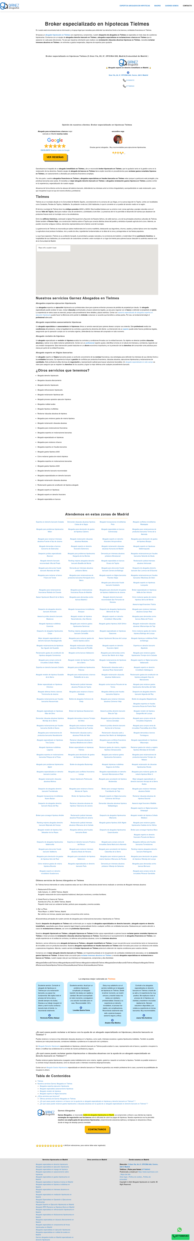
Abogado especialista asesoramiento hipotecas (56, 1088)
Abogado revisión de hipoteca (50, 1091)
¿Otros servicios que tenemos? (48, 1096)
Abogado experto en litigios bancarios (53, 1093)
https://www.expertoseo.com (148, 1172)
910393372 (130, 80)
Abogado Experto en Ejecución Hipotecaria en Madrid (55, 1204)
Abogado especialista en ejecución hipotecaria (52, 1167)
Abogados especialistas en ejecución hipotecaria (53, 1230)
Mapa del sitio (125, 1174)
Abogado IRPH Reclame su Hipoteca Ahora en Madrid (55, 1207)
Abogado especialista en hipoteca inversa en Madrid (54, 1182)
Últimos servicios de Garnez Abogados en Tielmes (58, 1098)
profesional (90, 343)
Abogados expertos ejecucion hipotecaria (54, 1086)
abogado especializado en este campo (139, 362)
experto (126, 329)
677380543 (130, 86)
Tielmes (40, 1081)
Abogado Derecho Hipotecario (49, 1046)
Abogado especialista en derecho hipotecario (52, 1164)
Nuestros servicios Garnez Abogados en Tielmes (54, 1083)
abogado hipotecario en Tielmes (57, 35)
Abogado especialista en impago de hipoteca (52, 1169)
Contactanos (97, 1129)
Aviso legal (123, 1177)
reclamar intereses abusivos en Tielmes (96, 955)
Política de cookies (135, 1177)
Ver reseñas (55, 157)
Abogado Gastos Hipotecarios (57, 1067)
